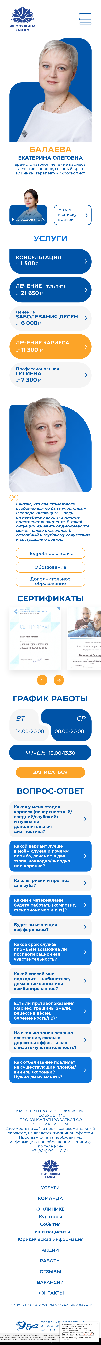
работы (50, 1260)
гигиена (29, 373)
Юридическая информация (51, 1239)
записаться (50, 772)
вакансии (50, 1282)
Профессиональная (37, 368)
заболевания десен (47, 317)
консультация (38, 257)
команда (50, 1198)
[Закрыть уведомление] (98, 1324)
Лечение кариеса (42, 342)
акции (50, 1250)
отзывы (50, 1271)
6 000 (29, 322)
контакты (50, 1293)
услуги (50, 1187)
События (50, 1224)
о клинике (50, 1209)
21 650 (30, 292)
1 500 (28, 263)
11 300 (29, 349)
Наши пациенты (50, 1231)
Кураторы (50, 1216)
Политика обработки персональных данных (50, 1305)
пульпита (55, 286)
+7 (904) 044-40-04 (50, 1150)
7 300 (29, 379)
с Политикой (86, 1334)
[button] (85, 19)
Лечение (25, 312)
